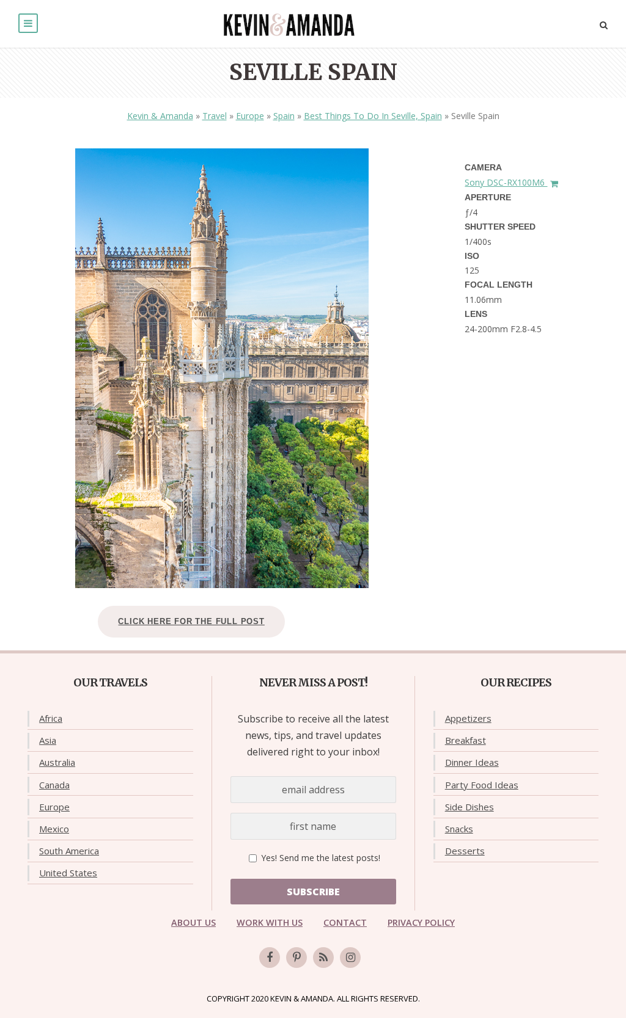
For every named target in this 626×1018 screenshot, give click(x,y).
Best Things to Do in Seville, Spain (373, 116)
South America (69, 851)
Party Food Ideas (481, 785)
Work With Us (270, 922)
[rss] (323, 957)
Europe (250, 116)
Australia (57, 762)
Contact (345, 922)
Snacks (459, 829)
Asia (47, 740)
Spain (284, 116)
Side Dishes (469, 807)
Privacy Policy (421, 922)
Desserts (465, 851)
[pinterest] (296, 957)
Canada (54, 785)
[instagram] (350, 957)
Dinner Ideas (472, 762)
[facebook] (269, 957)
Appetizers (468, 718)
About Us (193, 922)
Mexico (54, 829)
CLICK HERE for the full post (191, 621)
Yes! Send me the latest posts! (319, 857)
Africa (50, 718)
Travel (214, 116)
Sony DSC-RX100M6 (506, 182)
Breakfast (465, 740)
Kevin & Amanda (160, 116)
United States (68, 873)
